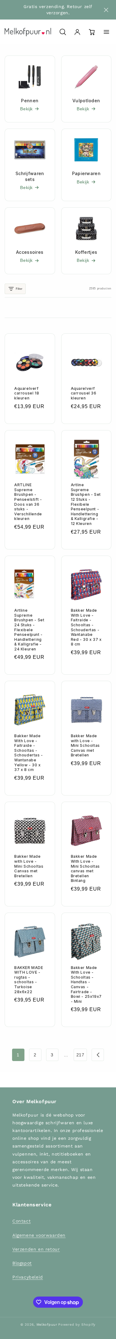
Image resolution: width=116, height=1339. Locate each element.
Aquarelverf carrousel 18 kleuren (26, 393)
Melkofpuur (47, 1325)
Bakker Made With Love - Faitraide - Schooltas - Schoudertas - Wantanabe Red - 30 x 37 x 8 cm (86, 627)
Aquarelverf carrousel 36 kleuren (84, 393)
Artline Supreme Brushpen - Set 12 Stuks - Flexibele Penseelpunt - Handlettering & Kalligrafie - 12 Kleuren (86, 504)
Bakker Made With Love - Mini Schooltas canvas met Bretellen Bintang (85, 868)
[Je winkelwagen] (92, 32)
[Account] (77, 32)
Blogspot (22, 1263)
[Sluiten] (106, 10)
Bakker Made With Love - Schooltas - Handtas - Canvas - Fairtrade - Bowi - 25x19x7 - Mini (86, 984)
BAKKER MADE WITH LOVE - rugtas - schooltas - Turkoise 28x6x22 (28, 979)
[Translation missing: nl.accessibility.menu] (106, 32)
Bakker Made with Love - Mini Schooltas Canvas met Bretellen (85, 745)
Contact (21, 1220)
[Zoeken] (63, 32)
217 (80, 1054)
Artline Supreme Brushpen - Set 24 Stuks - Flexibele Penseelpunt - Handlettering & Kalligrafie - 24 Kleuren (29, 629)
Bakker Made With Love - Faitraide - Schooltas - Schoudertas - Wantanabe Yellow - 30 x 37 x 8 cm (28, 752)
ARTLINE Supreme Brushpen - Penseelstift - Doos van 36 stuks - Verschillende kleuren (28, 501)
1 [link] (18, 1054)
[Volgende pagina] (98, 1055)
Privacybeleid (27, 1277)
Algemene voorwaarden (39, 1235)
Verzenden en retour (36, 1249)
